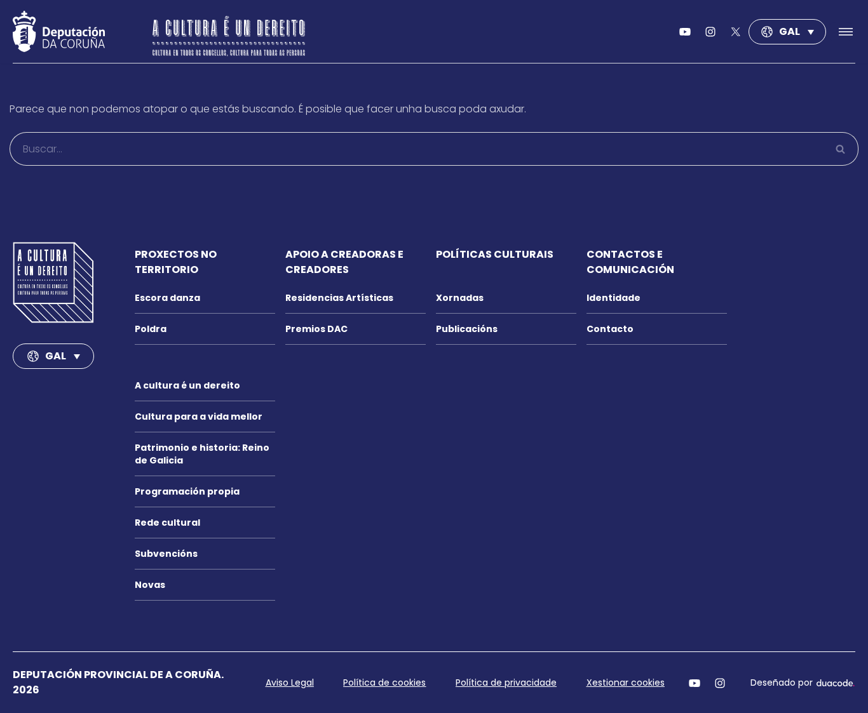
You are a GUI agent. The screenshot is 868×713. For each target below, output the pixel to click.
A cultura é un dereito (187, 385)
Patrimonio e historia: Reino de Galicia (202, 454)
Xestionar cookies (626, 682)
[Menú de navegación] (840, 31)
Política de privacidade (506, 682)
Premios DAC (316, 329)
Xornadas (460, 297)
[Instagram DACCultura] (710, 31)
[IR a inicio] (53, 282)
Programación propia (187, 491)
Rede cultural (167, 522)
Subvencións (166, 553)
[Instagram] (720, 682)
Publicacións (467, 329)
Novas (150, 584)
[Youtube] (685, 31)
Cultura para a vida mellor (198, 416)
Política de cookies (384, 682)
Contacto (610, 329)
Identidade (614, 297)
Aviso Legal (290, 682)
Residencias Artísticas (339, 297)
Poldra (150, 329)
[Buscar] (840, 149)
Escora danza (167, 297)
